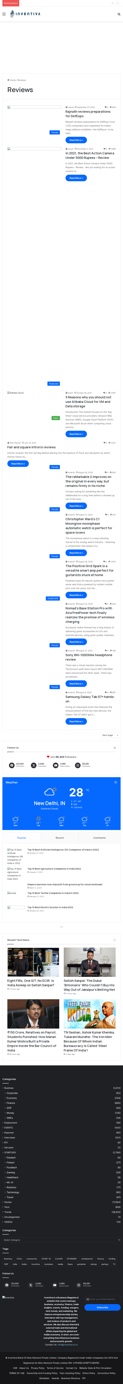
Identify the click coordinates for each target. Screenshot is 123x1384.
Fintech (10, 1162)
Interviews (9, 1137)
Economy (12, 1098)
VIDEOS (8, 1222)
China (19, 1259)
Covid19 (58, 1259)
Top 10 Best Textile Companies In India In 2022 (53, 893)
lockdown (48, 1264)
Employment (10, 1122)
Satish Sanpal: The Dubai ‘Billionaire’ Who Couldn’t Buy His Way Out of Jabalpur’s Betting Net (67, 3)
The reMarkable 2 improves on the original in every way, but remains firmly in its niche (88, 481)
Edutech (11, 1157)
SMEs (10, 1117)
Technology (13, 1192)
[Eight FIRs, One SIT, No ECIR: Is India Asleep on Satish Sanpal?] (33, 962)
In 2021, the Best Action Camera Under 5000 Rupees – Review (90, 155)
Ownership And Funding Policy (42, 1373)
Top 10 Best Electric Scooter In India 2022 (50, 907)
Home (12, 80)
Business (8, 1088)
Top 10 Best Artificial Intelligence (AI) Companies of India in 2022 (63, 849)
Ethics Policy (89, 1373)
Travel (10, 1197)
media (60, 1264)
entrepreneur (87, 1259)
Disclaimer (44, 1378)
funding (112, 1259)
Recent (60, 837)
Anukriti (71, 472)
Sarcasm (8, 1147)
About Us (24, 1368)
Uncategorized (11, 1217)
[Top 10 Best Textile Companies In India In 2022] (16, 897)
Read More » (76, 140)
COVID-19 (46, 1259)
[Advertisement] (61, 48)
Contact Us (71, 1368)
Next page (107, 735)
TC (114, 1264)
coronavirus (31, 1259)
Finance (11, 1103)
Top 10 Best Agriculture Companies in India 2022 (54, 868)
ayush (70, 149)
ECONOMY (72, 1259)
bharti (70, 393)
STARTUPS (10, 1152)
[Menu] (4, 15)
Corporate (12, 1093)
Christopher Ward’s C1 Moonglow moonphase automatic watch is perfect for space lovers (89, 526)
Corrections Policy (106, 1373)
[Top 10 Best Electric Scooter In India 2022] (16, 912)
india (15, 1264)
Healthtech (12, 1177)
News (70, 1264)
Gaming (11, 1172)
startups (104, 1264)
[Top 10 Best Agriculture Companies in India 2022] (16, 874)
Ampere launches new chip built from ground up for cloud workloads (64, 884)
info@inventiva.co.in (68, 1344)
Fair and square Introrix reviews (31, 447)
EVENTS (8, 1127)
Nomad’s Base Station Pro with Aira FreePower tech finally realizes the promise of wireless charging (90, 615)
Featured (8, 1132)
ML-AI (10, 1182)
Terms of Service (55, 1368)
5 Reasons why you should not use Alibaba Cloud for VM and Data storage (88, 401)
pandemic (81, 1264)
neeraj (71, 107)
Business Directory (70, 1378)
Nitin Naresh (15, 443)
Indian (24, 1264)
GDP (9, 1108)
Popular (21, 837)
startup (93, 1264)
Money (10, 1112)
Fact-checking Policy (70, 1373)
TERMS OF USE (17, 1373)
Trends (7, 1212)
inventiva (36, 1264)
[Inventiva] (25, 14)
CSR (15, 1368)
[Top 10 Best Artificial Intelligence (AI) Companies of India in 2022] (16, 856)
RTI (6, 1142)
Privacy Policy (38, 1368)
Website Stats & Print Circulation (95, 1368)
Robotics (11, 1187)
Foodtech (12, 1167)
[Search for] (119, 15)
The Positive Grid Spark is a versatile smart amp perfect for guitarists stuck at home (90, 570)
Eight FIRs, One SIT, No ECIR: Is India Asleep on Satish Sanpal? (30, 982)
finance (100, 1259)
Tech (6, 1207)
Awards (55, 1378)
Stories (8, 1202)
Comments (99, 837)
